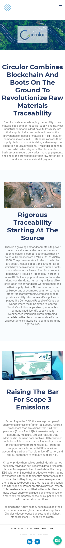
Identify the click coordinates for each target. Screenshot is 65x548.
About (20, 528)
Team (43, 528)
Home (13, 528)
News (36, 528)
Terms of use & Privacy (38, 534)
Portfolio (28, 528)
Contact (51, 528)
